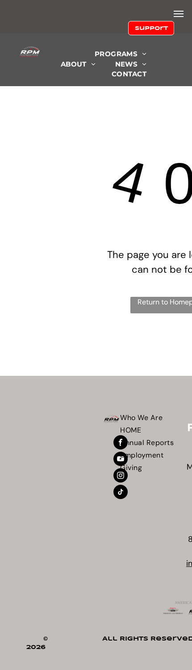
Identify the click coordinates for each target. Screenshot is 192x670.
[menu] (179, 14)
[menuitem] (120, 54)
